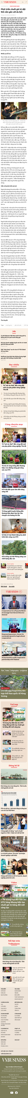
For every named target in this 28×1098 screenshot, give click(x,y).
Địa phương (4, 995)
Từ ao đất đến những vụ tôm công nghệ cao (18, 749)
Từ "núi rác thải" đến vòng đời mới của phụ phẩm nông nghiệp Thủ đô (14, 387)
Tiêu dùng (3, 1017)
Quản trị (3, 1021)
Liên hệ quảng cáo (6, 1053)
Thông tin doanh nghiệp (5, 1024)
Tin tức (16, 1004)
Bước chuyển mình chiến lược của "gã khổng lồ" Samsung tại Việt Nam (14, 577)
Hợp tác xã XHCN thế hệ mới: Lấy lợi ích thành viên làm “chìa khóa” (19, 970)
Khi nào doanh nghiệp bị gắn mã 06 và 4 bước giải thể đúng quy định (14, 343)
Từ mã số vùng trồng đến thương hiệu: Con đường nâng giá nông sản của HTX (14, 394)
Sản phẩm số (18, 1017)
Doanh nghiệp (10, 563)
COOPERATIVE (4, 1028)
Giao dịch (3, 1008)
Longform (23, 670)
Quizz (14, 673)
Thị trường (4, 1015)
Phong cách (4, 1046)
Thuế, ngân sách (19, 997)
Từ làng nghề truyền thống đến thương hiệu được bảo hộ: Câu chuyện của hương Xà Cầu (15, 405)
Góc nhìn (3, 1010)
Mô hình (4, 586)
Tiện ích (17, 1010)
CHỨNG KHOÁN (5, 1002)
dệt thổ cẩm (18, 325)
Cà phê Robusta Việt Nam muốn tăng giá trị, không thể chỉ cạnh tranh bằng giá (13, 336)
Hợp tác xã (4, 1030)
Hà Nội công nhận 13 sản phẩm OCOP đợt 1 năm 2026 (18, 742)
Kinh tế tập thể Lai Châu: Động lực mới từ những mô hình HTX (16, 933)
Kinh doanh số (19, 999)
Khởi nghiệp (18, 1030)
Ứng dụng (17, 1019)
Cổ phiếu (3, 1006)
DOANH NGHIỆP (5, 1013)
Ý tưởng (17, 1032)
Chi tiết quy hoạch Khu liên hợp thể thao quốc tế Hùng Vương (13, 693)
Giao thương (4, 1019)
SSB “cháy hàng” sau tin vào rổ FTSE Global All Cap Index (13, 350)
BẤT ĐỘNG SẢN (18, 1002)
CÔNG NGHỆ (18, 1013)
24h (2, 1004)
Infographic (14, 670)
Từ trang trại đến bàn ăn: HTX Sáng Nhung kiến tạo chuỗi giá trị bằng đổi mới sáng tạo (13, 725)
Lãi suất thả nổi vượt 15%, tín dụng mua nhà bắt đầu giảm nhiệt (18, 979)
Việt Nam (3, 991)
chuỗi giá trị (9, 325)
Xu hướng (17, 1015)
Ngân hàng (18, 991)
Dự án (16, 1006)
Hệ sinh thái (18, 1034)
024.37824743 (15, 1088)
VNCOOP (17, 1040)
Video (7, 670)
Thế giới (3, 993)
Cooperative (4, 6)
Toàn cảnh (18, 1008)
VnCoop (14, 705)
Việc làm (3, 1044)
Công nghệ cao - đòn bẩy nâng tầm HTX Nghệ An (17, 757)
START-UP (17, 1028)
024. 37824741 (9, 1051)
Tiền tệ (16, 993)
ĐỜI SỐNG (3, 1040)
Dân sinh (3, 1042)
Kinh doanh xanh (14, 6)
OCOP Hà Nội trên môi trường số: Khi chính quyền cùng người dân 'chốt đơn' (18, 733)
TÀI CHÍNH (17, 989)
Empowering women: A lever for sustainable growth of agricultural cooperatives (13, 636)
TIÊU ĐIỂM (3, 989)
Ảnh (2, 670)
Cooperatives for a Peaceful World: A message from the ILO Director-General (14, 612)
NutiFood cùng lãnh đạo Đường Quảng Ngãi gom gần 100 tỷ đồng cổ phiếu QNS (13, 357)
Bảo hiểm (17, 995)
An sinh (11, 586)
